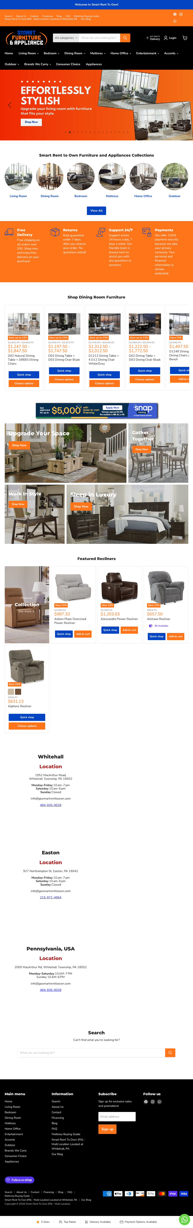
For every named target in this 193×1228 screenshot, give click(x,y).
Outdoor (11, 64)
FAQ (68, 16)
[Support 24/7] (119, 251)
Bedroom (50, 53)
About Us (21, 16)
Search (8, 16)
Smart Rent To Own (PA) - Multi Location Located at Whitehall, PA (41, 19)
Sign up (107, 1129)
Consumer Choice (68, 64)
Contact (34, 16)
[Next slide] (182, 105)
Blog (59, 16)
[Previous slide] (10, 105)
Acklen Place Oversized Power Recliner (70, 621)
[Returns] (74, 251)
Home (9, 53)
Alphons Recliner (19, 706)
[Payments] (165, 251)
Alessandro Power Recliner (119, 619)
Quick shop (24, 374)
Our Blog (86, 19)
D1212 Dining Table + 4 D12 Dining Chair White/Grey (104, 360)
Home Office (120, 53)
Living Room (28, 53)
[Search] (125, 38)
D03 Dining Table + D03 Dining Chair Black (64, 358)
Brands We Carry (36, 64)
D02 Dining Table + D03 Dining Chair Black (145, 358)
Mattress (96, 53)
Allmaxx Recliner (158, 619)
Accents (170, 53)
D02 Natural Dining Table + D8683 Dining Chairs (23, 360)
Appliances (94, 64)
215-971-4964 (50, 897)
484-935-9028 (50, 805)
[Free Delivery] (28, 251)
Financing (47, 16)
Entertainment (146, 53)
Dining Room (73, 53)
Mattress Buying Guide (86, 16)
